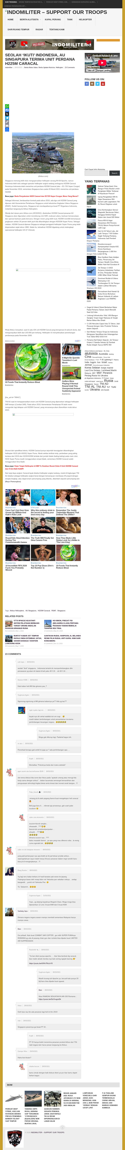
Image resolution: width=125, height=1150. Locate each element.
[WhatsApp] (43, 106)
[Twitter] (97, 84)
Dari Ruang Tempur (18, 30)
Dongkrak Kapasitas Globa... (84, 2)
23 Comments (70, 67)
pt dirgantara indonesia (93, 378)
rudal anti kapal (90, 381)
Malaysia (88, 373)
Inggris (93, 362)
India (87, 362)
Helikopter (85, 20)
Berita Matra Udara (31, 67)
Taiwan (96, 384)
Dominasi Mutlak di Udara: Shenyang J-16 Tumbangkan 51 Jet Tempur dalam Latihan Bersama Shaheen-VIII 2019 (103, 283)
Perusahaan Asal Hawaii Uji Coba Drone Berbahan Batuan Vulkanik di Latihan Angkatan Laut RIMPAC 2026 (103, 296)
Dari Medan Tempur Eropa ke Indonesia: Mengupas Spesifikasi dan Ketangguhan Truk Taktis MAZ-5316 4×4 (102, 334)
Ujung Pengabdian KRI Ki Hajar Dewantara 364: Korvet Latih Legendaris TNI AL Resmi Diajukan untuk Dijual (103, 202)
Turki (113, 387)
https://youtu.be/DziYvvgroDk (50, 999)
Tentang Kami (56, 30)
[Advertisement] (43, 87)
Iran (98, 362)
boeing (111, 354)
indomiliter (8, 67)
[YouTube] (103, 84)
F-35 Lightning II (106, 360)
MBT (94, 373)
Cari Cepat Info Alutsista (95, 169)
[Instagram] (92, 84)
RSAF (54, 611)
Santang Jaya (22, 911)
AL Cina (106, 351)
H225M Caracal (44, 611)
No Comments (10, 631)
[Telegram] (43, 118)
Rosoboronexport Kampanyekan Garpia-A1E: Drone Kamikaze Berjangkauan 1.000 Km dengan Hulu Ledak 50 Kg (103, 249)
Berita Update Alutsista (47, 67)
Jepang (110, 362)
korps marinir (107, 368)
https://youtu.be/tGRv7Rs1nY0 (41, 963)
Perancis (107, 373)
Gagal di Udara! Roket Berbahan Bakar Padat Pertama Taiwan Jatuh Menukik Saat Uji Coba (102, 309)
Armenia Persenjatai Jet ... (15, 6)
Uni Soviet (105, 390)
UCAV (87, 390)
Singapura (61, 611)
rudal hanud (99, 381)
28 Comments (9, 646)
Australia (103, 354)
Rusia (108, 380)
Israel (104, 362)
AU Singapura (31, 611)
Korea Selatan (92, 367)
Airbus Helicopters (17, 611)
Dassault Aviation (97, 357)
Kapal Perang (53, 20)
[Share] (43, 130)
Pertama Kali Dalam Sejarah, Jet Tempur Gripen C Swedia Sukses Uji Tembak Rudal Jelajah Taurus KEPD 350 (102, 342)
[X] (43, 114)
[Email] (43, 126)
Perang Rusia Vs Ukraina (96, 375)
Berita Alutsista (29, 20)
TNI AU (101, 387)
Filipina (116, 360)
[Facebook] (43, 110)
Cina (88, 356)
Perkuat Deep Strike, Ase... (57, 2)
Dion (19, 929)
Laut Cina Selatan (92, 370)
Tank (70, 20)
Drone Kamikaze (90, 360)
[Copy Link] (43, 122)
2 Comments (48, 631)
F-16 (97, 360)
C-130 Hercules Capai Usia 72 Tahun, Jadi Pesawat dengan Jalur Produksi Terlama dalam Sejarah (103, 326)
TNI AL (90, 386)
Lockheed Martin (109, 370)
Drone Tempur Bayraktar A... (31, 2)
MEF (99, 373)
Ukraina (95, 389)
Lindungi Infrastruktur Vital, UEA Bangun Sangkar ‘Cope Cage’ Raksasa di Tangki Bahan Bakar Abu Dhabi (102, 317)
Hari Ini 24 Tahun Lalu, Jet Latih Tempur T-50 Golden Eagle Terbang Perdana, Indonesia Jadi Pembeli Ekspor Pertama (102, 236)
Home (11, 20)
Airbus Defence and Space (94, 351)
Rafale (112, 378)
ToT (108, 387)
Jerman (88, 365)
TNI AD (104, 384)
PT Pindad (105, 378)
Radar (39, 30)
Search (114, 173)
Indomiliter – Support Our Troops (47, 1132)
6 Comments (48, 643)
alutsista (91, 353)
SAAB (116, 381)
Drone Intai (107, 357)
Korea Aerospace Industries (101, 365)
